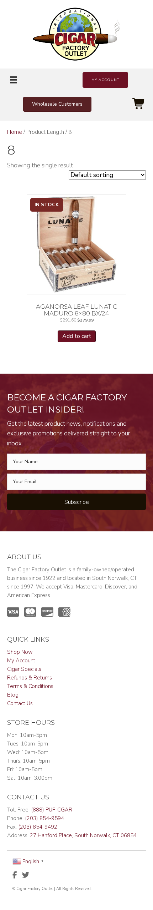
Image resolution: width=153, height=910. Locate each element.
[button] (105, 80)
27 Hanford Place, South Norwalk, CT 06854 (83, 835)
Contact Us (20, 703)
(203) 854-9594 (44, 818)
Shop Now (20, 652)
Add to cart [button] (76, 336)
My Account (21, 660)
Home (14, 132)
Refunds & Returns (29, 677)
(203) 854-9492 (37, 826)
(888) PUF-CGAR (51, 809)
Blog (13, 694)
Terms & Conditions (30, 686)
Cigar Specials (24, 669)
